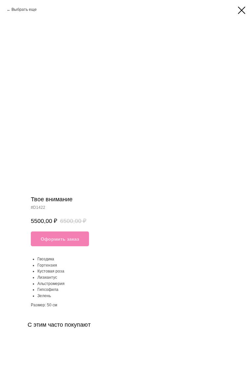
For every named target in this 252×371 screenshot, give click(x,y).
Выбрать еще (24, 9)
